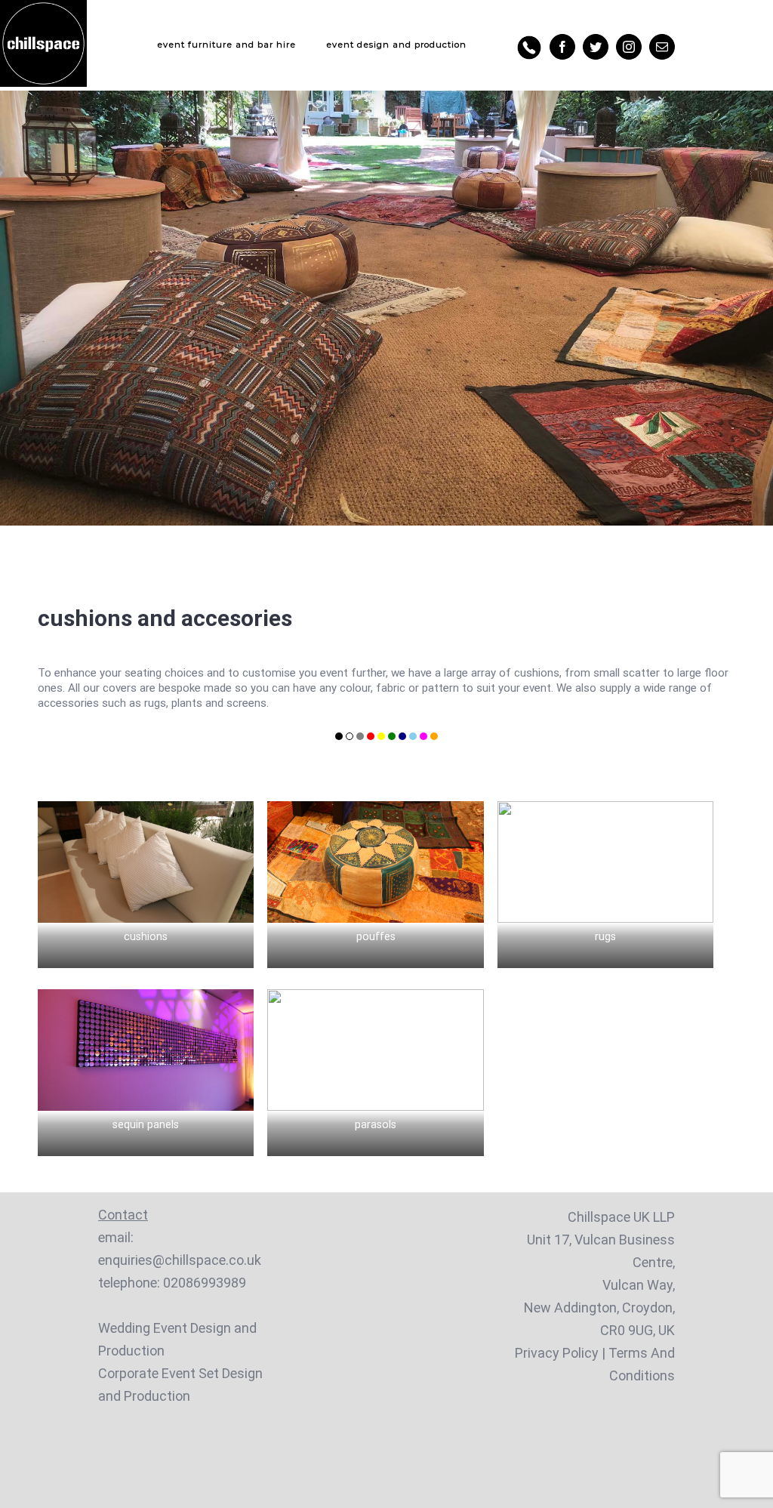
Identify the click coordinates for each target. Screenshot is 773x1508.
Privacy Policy (557, 1353)
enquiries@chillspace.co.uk (179, 1260)
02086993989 (204, 1283)
